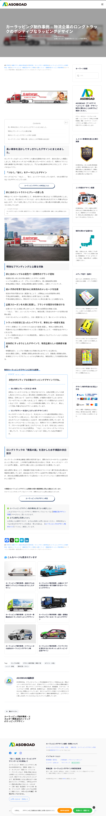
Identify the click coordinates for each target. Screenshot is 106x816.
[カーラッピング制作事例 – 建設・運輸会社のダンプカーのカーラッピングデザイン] (53, 602)
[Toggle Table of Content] (65, 122)
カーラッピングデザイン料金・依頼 (57, 747)
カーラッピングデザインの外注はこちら (36, 185)
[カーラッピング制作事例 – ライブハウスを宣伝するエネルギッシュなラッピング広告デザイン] (53, 634)
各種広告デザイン (55, 750)
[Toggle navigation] (86, 4)
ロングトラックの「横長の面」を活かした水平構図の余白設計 (28, 139)
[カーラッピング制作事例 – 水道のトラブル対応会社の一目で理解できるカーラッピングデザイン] (53, 571)
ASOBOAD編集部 (25, 678)
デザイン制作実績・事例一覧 (32, 663)
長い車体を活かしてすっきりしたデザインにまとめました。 (28, 127)
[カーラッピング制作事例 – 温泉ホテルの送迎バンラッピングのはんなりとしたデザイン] (20, 571)
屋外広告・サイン (23, 666)
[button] (94, 807)
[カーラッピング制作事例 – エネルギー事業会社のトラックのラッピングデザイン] (20, 602)
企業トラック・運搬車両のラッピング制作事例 (70, 38)
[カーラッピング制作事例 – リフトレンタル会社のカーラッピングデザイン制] (20, 634)
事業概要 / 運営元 (51, 760)
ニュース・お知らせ (52, 762)
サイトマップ (70, 762)
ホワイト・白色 (49, 663)
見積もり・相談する (82, 810)
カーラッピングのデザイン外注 (37, 498)
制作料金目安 (64, 810)
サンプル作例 (15, 663)
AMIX (64, 778)
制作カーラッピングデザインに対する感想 (23, 135)
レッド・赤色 (10, 666)
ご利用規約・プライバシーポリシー (71, 760)
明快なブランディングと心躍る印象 (20, 131)
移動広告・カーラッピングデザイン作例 (83, 747)
